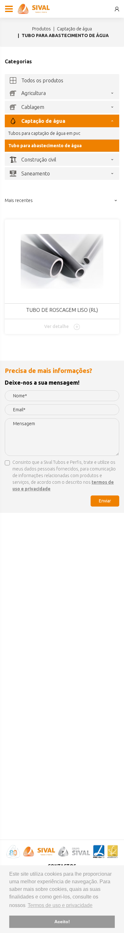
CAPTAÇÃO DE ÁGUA (74, 28)
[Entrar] (117, 9)
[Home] (34, 9)
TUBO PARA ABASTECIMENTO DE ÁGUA (45, 145)
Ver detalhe (56, 326)
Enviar (105, 500)
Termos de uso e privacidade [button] (60, 905)
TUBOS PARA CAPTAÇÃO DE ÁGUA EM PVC (44, 133)
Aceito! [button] (62, 921)
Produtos (41, 28)
